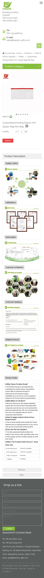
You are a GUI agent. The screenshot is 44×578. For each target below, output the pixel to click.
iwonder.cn (6, 571)
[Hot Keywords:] (39, 45)
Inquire (8, 140)
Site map (22, 569)
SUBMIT (9, 529)
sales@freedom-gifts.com (18, 40)
